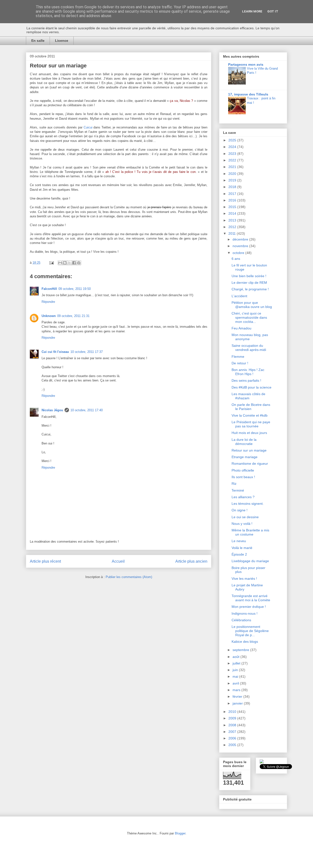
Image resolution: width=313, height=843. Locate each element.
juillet (237, 663)
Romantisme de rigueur (250, 463)
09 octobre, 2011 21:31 (73, 316)
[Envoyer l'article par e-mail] (51, 262)
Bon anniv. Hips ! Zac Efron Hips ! (248, 372)
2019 (232, 180)
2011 (232, 233)
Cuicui (88, 127)
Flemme (238, 356)
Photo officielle (243, 470)
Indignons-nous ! (244, 613)
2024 (232, 147)
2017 (232, 194)
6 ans (236, 259)
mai (236, 676)
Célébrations (241, 620)
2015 (232, 207)
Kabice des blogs (245, 641)
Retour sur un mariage (249, 450)
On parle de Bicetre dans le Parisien (251, 407)
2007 (232, 732)
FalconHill (49, 289)
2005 (232, 745)
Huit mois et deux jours (249, 433)
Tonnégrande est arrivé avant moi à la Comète (251, 598)
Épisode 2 (239, 554)
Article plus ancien (191, 561)
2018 (232, 187)
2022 (232, 160)
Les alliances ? (243, 497)
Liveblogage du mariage (250, 561)
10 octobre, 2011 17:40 (86, 410)
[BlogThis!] (64, 262)
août (236, 657)
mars (237, 690)
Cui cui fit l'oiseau (55, 352)
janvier (238, 703)
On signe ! (239, 510)
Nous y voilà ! (242, 524)
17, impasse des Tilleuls (248, 94)
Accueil (118, 561)
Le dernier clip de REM (249, 283)
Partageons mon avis (245, 64)
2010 (232, 712)
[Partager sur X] (69, 262)
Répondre (48, 302)
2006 (232, 738)
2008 (232, 725)
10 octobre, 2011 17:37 (86, 352)
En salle (38, 40)
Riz (234, 483)
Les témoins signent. (248, 504)
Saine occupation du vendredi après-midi (249, 348)
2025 (232, 140)
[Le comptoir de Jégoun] (262, 762)
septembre (241, 650)
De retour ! (240, 363)
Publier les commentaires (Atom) (129, 577)
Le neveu (239, 541)
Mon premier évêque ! (249, 607)
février (238, 696)
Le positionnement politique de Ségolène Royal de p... (250, 631)
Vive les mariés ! (244, 578)
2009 (232, 718)
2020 (232, 174)
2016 (232, 200)
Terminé (238, 490)
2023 (232, 154)
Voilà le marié (242, 548)
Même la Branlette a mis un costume (250, 532)
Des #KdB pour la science (251, 387)
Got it (272, 11)
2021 (232, 167)
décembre (241, 239)
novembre (241, 246)
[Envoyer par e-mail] (60, 262)
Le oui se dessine (245, 517)
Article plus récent (45, 561)
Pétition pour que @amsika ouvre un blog (252, 305)
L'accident (239, 296)
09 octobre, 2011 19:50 (74, 289)
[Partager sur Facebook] (74, 262)
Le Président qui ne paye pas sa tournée (251, 424)
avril (236, 683)
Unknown (49, 316)
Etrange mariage (244, 457)
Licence (61, 40)
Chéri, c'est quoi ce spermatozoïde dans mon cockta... (249, 317)
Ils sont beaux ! (243, 477)
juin (236, 670)
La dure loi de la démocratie (244, 442)
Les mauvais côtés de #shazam (248, 396)
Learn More (252, 11)
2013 (232, 220)
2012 (232, 227)
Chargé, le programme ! (250, 289)
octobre (239, 253)
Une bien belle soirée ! (249, 276)
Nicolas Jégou (52, 410)
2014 (232, 213)
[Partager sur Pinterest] (78, 262)
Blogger (180, 833)
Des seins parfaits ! (246, 380)
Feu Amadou (241, 328)
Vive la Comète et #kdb (250, 415)
